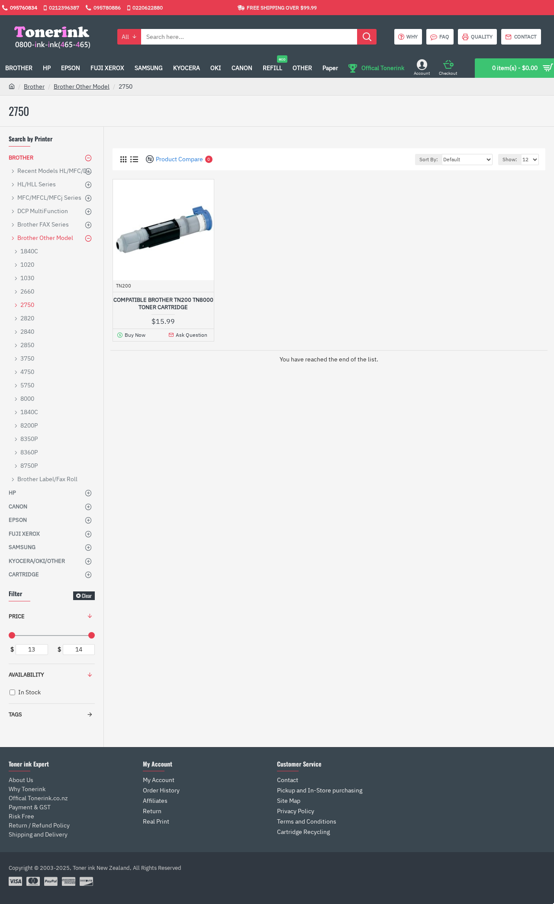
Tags (15, 714)
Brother (34, 86)
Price (17, 616)
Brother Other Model (82, 86)
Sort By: (428, 159)
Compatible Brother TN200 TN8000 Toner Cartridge (163, 304)
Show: (509, 159)
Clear (87, 595)
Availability (26, 674)
